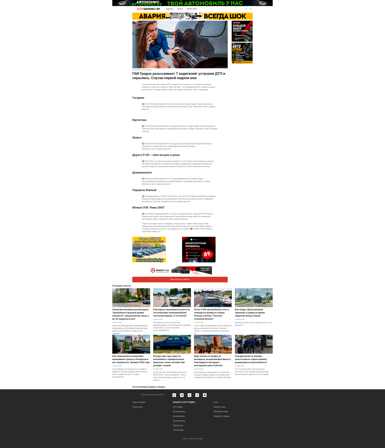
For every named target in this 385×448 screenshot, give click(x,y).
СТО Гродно (178, 407)
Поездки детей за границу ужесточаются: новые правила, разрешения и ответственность (251, 359)
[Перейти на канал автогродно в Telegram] (182, 395)
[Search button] (246, 9)
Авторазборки (179, 416)
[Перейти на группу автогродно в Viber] (197, 395)
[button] (246, 9)
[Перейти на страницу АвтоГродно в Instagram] (174, 395)
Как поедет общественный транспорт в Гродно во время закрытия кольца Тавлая (250, 312)
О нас (216, 402)
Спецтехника (178, 430)
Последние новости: (121, 286)
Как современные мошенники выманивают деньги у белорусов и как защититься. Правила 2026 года (131, 359)
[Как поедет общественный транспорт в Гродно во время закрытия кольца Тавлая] (254, 297)
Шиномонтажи (179, 421)
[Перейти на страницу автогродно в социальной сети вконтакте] (189, 395)
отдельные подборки (159, 87)
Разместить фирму (221, 416)
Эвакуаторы (178, 425)
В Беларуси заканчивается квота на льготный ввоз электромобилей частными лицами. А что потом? (171, 312)
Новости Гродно (139, 402)
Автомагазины (179, 411)
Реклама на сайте (221, 411)
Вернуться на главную (180, 279)
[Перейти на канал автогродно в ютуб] (205, 395)
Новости (169, 9)
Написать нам (219, 407)
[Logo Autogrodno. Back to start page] (148, 9)
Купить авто (192, 9)
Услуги (180, 9)
